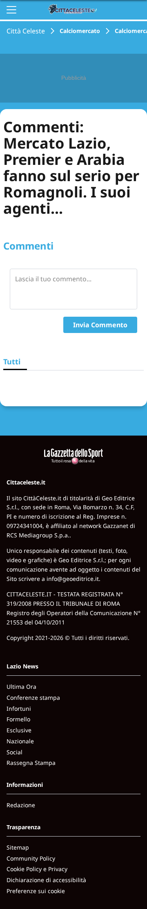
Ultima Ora (21, 686)
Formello (18, 719)
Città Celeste (26, 30)
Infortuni (19, 708)
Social (14, 752)
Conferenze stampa (33, 697)
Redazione (21, 805)
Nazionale (20, 741)
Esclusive (19, 730)
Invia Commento (100, 324)
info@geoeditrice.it (73, 579)
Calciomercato (80, 31)
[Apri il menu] (11, 10)
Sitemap (18, 847)
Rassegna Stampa (31, 763)
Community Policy (31, 858)
